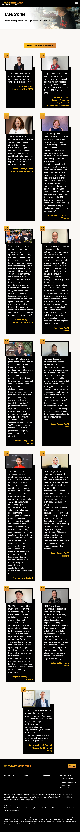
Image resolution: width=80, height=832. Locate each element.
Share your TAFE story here (40, 45)
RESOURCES (46, 776)
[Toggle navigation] (76, 3)
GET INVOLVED (65, 776)
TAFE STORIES (9, 776)
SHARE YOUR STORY (69, 782)
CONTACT (26, 776)
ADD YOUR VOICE (67, 779)
